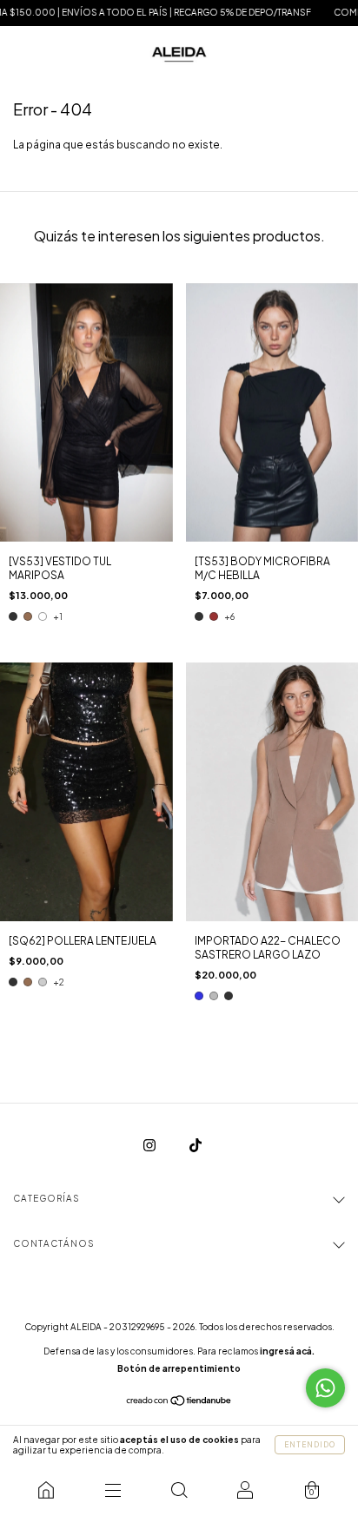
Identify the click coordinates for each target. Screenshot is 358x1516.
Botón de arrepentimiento (179, 1368)
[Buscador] (179, 1490)
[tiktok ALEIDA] (195, 1144)
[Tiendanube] (179, 1402)
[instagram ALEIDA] (150, 1144)
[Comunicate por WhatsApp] (325, 1387)
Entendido (309, 1444)
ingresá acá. (287, 1351)
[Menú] (112, 1490)
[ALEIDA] (46, 1490)
